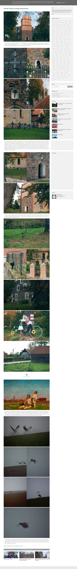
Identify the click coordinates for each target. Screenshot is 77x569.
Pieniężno (69, 53)
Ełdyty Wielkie (68, 29)
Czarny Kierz (58, 27)
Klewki (70, 39)
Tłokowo (54, 70)
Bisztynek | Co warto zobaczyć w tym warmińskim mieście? (63, 114)
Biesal (63, 22)
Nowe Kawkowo (55, 51)
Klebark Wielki (66, 39)
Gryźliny (54, 34)
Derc (66, 27)
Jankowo (60, 36)
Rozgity (57, 60)
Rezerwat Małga (60, 134)
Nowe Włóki (66, 51)
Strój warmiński (60, 124)
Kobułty (54, 41)
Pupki (69, 55)
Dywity (61, 29)
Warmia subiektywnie (10, 6)
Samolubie (61, 62)
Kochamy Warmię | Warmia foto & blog (58, 93)
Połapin (56, 55)
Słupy (69, 67)
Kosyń (65, 41)
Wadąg (64, 70)
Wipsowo (66, 72)
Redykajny (54, 58)
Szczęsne (54, 67)
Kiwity (57, 39)
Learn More (58, 2)
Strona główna (5, 6)
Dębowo (64, 29)
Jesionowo (67, 36)
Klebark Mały (61, 39)
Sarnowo (65, 62)
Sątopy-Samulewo (62, 67)
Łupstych (59, 77)
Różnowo (54, 62)
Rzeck (70, 60)
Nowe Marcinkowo (60, 51)
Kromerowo (65, 43)
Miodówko (54, 48)
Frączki (62, 31)
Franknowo (54, 31)
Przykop (66, 55)
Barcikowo (58, 20)
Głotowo (65, 34)
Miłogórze (58, 48)
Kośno (68, 41)
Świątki (66, 77)
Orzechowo (57, 53)
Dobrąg (53, 29)
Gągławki (61, 34)
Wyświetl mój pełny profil (60, 196)
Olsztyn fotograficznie (55, 94)
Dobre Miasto (70, 27)
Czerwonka (62, 27)
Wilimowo (62, 72)
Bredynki (68, 24)
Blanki (61, 24)
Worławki (61, 74)
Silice (68, 62)
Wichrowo (54, 72)
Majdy (63, 46)
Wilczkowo (58, 72)
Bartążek (57, 22)
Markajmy (67, 46)
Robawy (61, 58)
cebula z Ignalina (20, 44)
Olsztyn (70, 51)
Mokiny (62, 48)
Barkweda (70, 20)
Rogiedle (64, 58)
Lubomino (57, 46)
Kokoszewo (57, 41)
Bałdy (60, 22)
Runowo (61, 60)
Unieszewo (57, 70)
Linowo (54, 46)
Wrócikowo (69, 74)
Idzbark (53, 36)
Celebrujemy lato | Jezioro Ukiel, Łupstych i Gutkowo (64, 119)
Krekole (58, 43)
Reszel (57, 58)
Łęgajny (63, 77)
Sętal (66, 67)
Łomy (56, 77)
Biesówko (70, 22)
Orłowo (61, 53)
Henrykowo (68, 34)
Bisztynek (57, 24)
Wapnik (68, 70)
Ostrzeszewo (65, 53)
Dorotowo (57, 29)
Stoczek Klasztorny (59, 65)
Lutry (60, 46)
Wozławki (65, 74)
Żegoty (58, 79)
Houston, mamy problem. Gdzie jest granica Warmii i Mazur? (64, 130)
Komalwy (61, 41)
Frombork (58, 31)
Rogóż (67, 58)
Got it (63, 2)
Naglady (68, 48)
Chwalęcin (54, 27)
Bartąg (53, 22)
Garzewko (65, 31)
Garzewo (69, 31)
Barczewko (62, 20)
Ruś (67, 60)
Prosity (63, 55)
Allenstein (54, 20)
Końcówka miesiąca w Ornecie (8, 559)
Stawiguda (54, 65)
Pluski (53, 55)
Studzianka (64, 65)
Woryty (58, 74)
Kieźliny (54, 39)
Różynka (57, 62)
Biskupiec (54, 24)
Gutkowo (57, 34)
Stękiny (68, 65)
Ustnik (61, 70)
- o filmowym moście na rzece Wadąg (65, 104)
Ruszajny (64, 60)
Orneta (53, 53)
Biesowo (66, 22)
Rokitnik (54, 60)
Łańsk (53, 77)
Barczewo (66, 20)
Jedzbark (64, 36)
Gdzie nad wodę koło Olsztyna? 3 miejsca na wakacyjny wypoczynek (64, 109)
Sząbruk (57, 67)
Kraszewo (54, 43)
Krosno (69, 43)
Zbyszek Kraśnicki (59, 194)
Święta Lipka (54, 79)
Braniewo (64, 24)
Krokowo (61, 43)
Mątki (65, 48)
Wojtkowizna (54, 74)
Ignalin (57, 36)
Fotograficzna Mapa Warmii (56, 96)
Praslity (60, 55)
